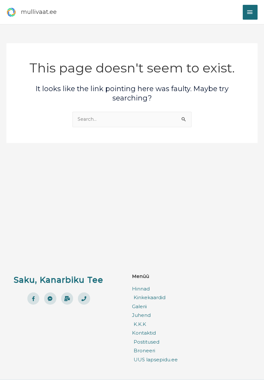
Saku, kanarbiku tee (58, 280)
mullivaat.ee (39, 11)
